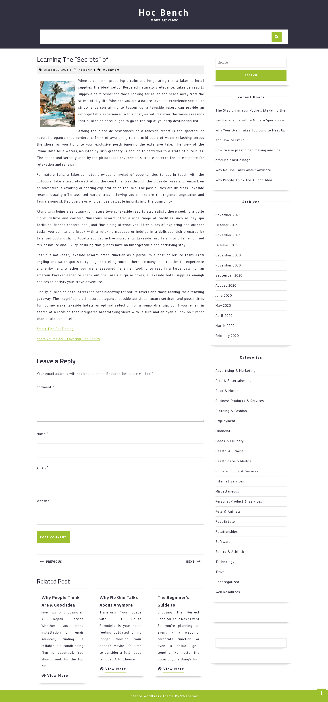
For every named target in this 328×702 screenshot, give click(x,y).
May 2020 (223, 305)
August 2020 (226, 285)
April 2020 (224, 315)
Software (223, 541)
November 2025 (228, 215)
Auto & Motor (227, 391)
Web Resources (228, 592)
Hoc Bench (164, 12)
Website (43, 501)
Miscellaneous (227, 491)
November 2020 (228, 265)
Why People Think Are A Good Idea (244, 180)
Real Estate (225, 521)
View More (57, 676)
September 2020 (229, 275)
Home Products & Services (237, 471)
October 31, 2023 (56, 69)
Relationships (227, 531)
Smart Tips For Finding (55, 329)
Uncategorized (227, 582)
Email (42, 467)
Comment (45, 387)
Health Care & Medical (234, 461)
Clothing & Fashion (231, 411)
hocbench (86, 69)
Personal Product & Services (239, 501)
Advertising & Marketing (235, 370)
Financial (223, 431)
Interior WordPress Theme (151, 696)
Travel (221, 572)
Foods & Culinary (230, 441)
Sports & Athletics (231, 552)
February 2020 (227, 336)
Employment (226, 421)
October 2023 (227, 245)
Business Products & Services (240, 401)
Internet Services (230, 481)
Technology (225, 562)
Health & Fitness (230, 451)
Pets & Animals (228, 511)
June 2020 (224, 295)
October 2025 (227, 225)
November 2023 (228, 235)
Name (42, 434)
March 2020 (225, 326)
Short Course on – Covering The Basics (68, 339)
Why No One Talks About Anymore (243, 170)
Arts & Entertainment (233, 380)
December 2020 (228, 255)
